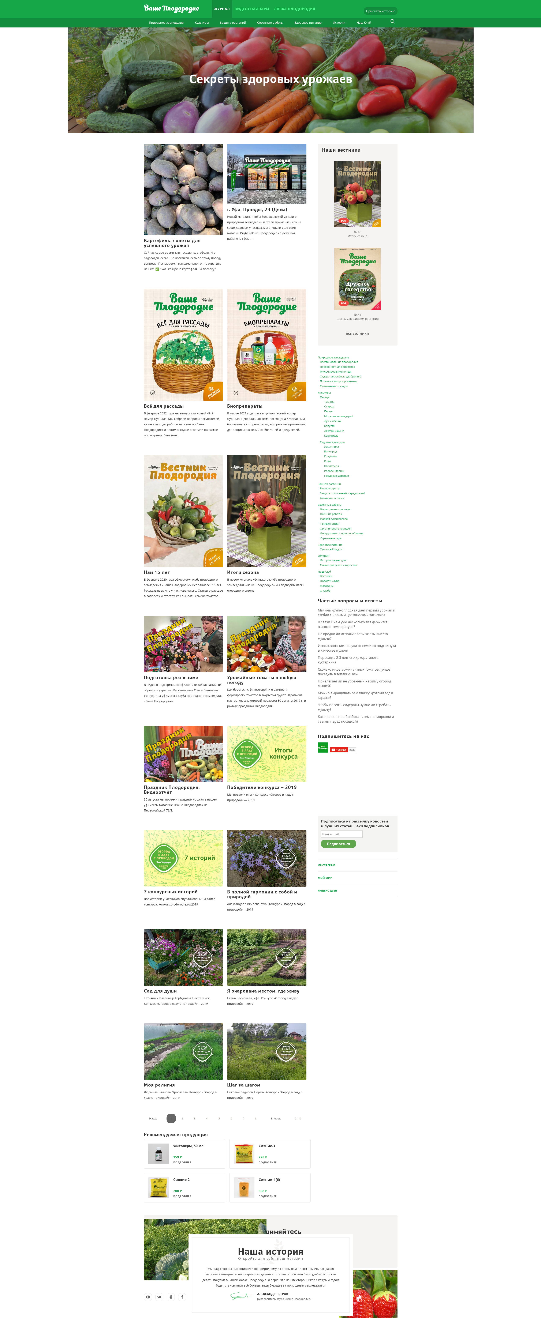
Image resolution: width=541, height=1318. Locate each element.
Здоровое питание (308, 22)
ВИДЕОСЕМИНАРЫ (252, 9)
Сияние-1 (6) (269, 1179)
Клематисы (331, 466)
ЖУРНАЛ (222, 9)
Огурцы (329, 406)
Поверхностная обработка (337, 367)
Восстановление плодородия (339, 362)
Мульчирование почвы (335, 371)
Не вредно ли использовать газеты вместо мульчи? (353, 636)
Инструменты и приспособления (341, 533)
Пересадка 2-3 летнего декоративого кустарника (348, 659)
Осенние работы (331, 514)
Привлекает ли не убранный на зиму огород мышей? (354, 683)
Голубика (330, 456)
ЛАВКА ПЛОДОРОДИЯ (294, 9)
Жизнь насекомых (332, 498)
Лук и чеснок (332, 421)
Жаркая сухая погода (334, 519)
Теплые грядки (329, 524)
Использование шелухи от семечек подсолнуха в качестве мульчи (357, 648)
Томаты (329, 401)
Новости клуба (329, 581)
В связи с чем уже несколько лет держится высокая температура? (353, 624)
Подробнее (182, 1162)
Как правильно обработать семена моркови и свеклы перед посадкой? (356, 719)
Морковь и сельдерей (338, 416)
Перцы (328, 411)
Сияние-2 (181, 1179)
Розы (327, 461)
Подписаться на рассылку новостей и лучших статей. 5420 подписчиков (355, 823)
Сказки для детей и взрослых (339, 565)
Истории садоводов (333, 560)
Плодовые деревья (336, 476)
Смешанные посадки (334, 386)
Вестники (326, 576)
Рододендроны (334, 471)
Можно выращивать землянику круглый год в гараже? (355, 695)
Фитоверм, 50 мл (188, 1146)
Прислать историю (380, 11)
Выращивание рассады (335, 509)
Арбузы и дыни (334, 431)
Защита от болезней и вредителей (342, 493)
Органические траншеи (335, 528)
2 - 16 (298, 1118)
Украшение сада (331, 538)
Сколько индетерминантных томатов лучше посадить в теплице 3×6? (354, 671)
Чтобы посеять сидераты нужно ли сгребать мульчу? (354, 707)
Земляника (331, 446)
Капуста (329, 426)
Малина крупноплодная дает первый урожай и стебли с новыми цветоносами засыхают (356, 612)
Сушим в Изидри (331, 549)
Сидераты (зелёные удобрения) (340, 376)
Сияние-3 (267, 1146)
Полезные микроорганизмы (338, 381)
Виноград (330, 451)
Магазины (326, 586)
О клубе (325, 590)
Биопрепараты (330, 488)
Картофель (331, 435)
